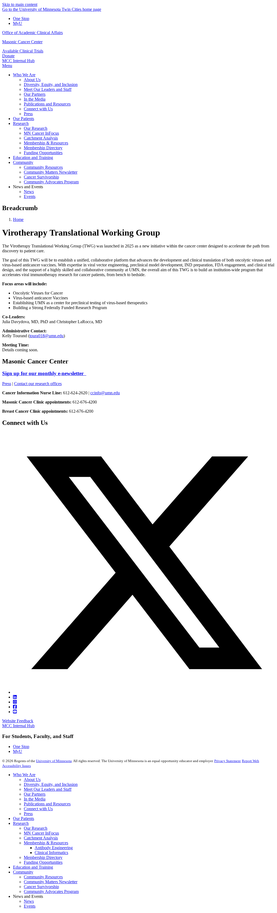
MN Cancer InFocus (41, 833)
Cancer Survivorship (41, 886)
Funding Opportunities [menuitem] (43, 152)
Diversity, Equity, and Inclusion (51, 784)
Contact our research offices (38, 383)
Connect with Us (38, 808)
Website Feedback (17, 721)
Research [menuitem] (21, 123)
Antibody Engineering (54, 847)
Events (29, 906)
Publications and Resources (47, 804)
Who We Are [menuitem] (24, 74)
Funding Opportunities (43, 862)
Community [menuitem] (23, 162)
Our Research (35, 828)
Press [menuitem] (28, 113)
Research (21, 823)
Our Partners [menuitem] (34, 94)
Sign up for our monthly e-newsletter (44, 373)
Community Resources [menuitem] (43, 167)
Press (6, 383)
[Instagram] (15, 702)
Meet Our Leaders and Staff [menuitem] (47, 89)
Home (18, 219)
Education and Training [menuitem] (33, 157)
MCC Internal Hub (18, 60)
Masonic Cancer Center (22, 41)
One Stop (21, 18)
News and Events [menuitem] (28, 186)
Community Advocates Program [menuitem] (51, 182)
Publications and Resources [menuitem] (47, 104)
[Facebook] (15, 706)
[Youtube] (15, 711)
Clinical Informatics (51, 852)
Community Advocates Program (51, 891)
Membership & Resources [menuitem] (46, 143)
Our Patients (23, 818)
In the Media (34, 799)
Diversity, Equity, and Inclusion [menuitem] (51, 84)
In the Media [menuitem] (34, 99)
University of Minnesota (54, 761)
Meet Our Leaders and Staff (47, 789)
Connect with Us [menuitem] (38, 109)
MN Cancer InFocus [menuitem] (41, 133)
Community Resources (43, 877)
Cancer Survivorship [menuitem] (41, 177)
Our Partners (34, 794)
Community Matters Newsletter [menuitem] (50, 172)
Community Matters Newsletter (50, 881)
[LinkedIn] (15, 697)
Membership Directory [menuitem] (43, 147)
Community (23, 872)
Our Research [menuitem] (35, 128)
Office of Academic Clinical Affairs (32, 32)
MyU (17, 23)
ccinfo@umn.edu (105, 393)
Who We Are (24, 774)
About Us (32, 779)
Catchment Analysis (41, 838)
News (29, 901)
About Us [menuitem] (32, 79)
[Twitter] (144, 692)
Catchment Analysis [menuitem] (41, 138)
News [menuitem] (29, 191)
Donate (8, 56)
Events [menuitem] (29, 196)
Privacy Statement (227, 761)
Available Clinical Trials (22, 51)
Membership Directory (43, 857)
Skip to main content (19, 4)
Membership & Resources (46, 843)
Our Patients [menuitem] (23, 118)
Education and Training (33, 867)
